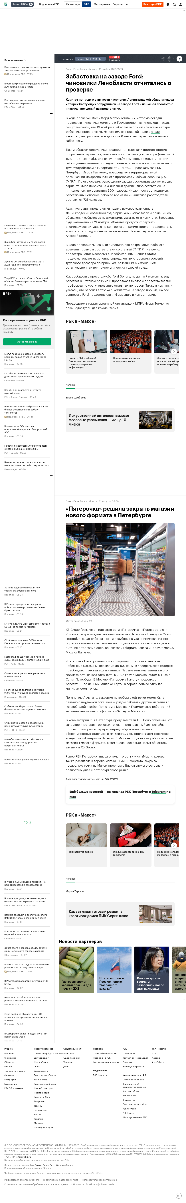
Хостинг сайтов (131, 1091)
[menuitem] (49, 4)
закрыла (151, 760)
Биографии (10, 1079)
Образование (11, 954)
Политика (9, 285)
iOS (154, 1053)
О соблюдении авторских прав (60, 1179)
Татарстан (39, 1101)
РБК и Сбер (10, 107)
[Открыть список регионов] (168, 4)
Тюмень (38, 1105)
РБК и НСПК (10, 729)
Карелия (38, 1118)
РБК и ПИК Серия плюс (16, 905)
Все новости (13, 60)
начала (92, 674)
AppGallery (158, 1062)
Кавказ (37, 1114)
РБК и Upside (11, 452)
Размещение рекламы (134, 1066)
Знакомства (129, 1099)
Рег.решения (129, 1095)
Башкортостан (41, 1070)
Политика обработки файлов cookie (93, 1184)
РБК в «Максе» (81, 321)
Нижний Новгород (43, 1088)
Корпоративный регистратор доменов (134, 1085)
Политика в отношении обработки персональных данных (37, 1184)
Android (156, 1057)
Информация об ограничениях (21, 1179)
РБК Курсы (128, 1112)
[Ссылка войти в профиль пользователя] (180, 4)
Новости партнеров (80, 941)
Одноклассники (71, 1057)
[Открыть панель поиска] (174, 4)
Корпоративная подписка (106, 1062)
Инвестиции (10, 268)
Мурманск (39, 1123)
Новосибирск (41, 1062)
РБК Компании (130, 1108)
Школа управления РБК (135, 1117)
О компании (129, 1053)
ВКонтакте (68, 1053)
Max (72, 796)
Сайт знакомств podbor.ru (136, 1104)
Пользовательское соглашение (99, 1179)
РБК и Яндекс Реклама (15, 396)
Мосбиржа (35, 1164)
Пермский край (42, 1092)
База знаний (10, 1083)
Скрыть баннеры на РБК (105, 1053)
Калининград (40, 1079)
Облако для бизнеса (133, 1079)
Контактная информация (135, 1057)
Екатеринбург (41, 1057)
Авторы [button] (70, 384)
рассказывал (144, 167)
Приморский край (43, 1127)
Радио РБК (19, 4)
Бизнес (8, 1066)
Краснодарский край (45, 1083)
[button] (168, 4)
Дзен (65, 1066)
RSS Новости (100, 1075)
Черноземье (40, 1109)
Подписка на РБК (101, 1057)
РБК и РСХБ (10, 663)
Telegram (158, 791)
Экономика (10, 1057)
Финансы (9, 1075)
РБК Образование (13, 1088)
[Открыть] (27, 4)
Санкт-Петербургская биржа (58, 1164)
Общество (9, 90)
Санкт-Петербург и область (81, 68)
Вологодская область (45, 1075)
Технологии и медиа (14, 1070)
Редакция (127, 1062)
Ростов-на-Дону (42, 1096)
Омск (37, 1066)
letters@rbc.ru (23, 1156)
